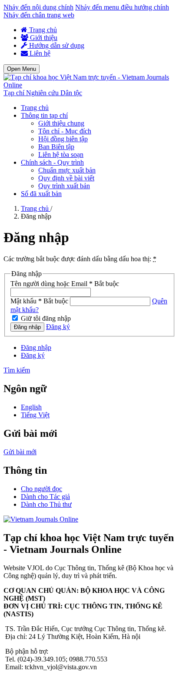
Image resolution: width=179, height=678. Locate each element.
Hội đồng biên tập (63, 139)
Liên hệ (39, 53)
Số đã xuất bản (41, 193)
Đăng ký (58, 326)
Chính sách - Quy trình (52, 162)
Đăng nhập (27, 327)
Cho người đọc (41, 488)
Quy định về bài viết (66, 178)
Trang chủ (42, 29)
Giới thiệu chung (61, 123)
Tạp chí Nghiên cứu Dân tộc (42, 92)
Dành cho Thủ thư (46, 504)
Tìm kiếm (16, 370)
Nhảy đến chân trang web (38, 15)
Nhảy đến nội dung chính (38, 7)
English (31, 407)
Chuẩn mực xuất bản (67, 170)
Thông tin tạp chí (44, 115)
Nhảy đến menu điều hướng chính (122, 7)
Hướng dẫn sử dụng (55, 45)
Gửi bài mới (19, 451)
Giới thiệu (42, 37)
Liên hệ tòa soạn (60, 154)
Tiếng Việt (35, 415)
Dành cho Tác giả (45, 496)
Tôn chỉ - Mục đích (64, 131)
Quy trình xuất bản (64, 185)
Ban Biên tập (56, 146)
